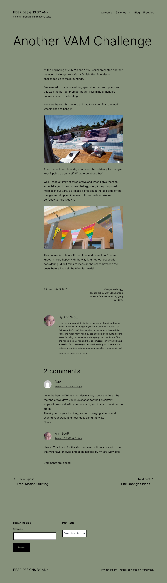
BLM (112, 293)
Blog (137, 12)
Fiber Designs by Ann (31, 12)
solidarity (118, 300)
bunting (119, 293)
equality (94, 296)
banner (105, 293)
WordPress (147, 569)
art (99, 293)
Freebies (148, 12)
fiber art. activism (107, 296)
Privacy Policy (109, 569)
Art (121, 289)
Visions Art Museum (86, 70)
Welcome (106, 12)
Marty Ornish (82, 74)
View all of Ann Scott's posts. (73, 353)
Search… (18, 529)
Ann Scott (62, 433)
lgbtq (120, 296)
